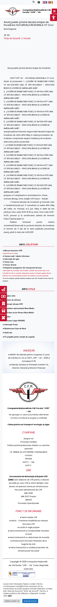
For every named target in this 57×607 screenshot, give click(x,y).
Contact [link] (28, 455)
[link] (53, 17)
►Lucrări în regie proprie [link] (28, 527)
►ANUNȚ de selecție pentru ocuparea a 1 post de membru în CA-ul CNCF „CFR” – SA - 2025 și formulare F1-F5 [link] (29, 358)
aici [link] (10, 595)
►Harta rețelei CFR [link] (28, 517)
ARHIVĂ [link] (28, 500)
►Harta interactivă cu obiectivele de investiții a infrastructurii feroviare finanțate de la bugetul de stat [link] (28, 540)
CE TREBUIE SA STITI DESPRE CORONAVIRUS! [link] (28, 452)
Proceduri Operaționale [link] (28, 503)
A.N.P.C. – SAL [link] (28, 462)
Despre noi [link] (28, 438)
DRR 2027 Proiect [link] (28, 496)
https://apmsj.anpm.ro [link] (14, 219)
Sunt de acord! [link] (30, 601)
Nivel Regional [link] (10, 29)
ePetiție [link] (28, 458)
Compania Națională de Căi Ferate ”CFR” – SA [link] (37, 11)
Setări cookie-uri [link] (12, 601)
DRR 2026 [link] (28, 493)
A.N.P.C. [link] (28, 465)
